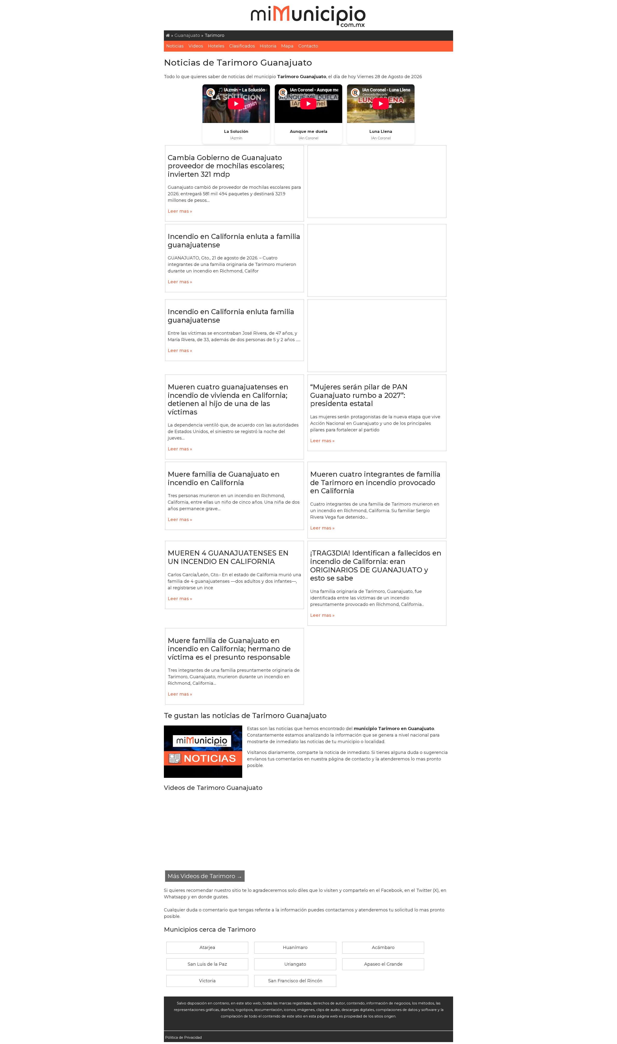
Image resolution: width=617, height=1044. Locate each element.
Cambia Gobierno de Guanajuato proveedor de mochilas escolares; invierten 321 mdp (226, 165)
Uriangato (295, 964)
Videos (195, 46)
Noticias (175, 46)
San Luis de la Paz (207, 964)
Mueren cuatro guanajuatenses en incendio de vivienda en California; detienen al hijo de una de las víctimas (228, 399)
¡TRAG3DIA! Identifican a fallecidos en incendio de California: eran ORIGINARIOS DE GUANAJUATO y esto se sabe (375, 565)
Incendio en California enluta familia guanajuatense (231, 315)
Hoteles (216, 46)
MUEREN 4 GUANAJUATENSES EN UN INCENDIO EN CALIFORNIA (228, 557)
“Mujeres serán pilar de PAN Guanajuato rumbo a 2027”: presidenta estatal (359, 395)
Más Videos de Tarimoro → (205, 876)
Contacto (308, 46)
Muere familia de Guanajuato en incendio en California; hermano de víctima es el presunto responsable (229, 648)
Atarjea (207, 947)
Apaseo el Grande (383, 964)
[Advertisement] (377, 181)
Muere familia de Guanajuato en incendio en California (224, 478)
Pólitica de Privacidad (183, 1037)
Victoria (207, 980)
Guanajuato (187, 35)
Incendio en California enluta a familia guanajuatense (234, 240)
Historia (268, 46)
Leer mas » (180, 211)
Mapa (287, 46)
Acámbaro (383, 947)
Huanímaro (295, 947)
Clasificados (242, 46)
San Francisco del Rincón (295, 980)
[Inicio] (168, 35)
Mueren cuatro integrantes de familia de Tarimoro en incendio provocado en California (375, 482)
